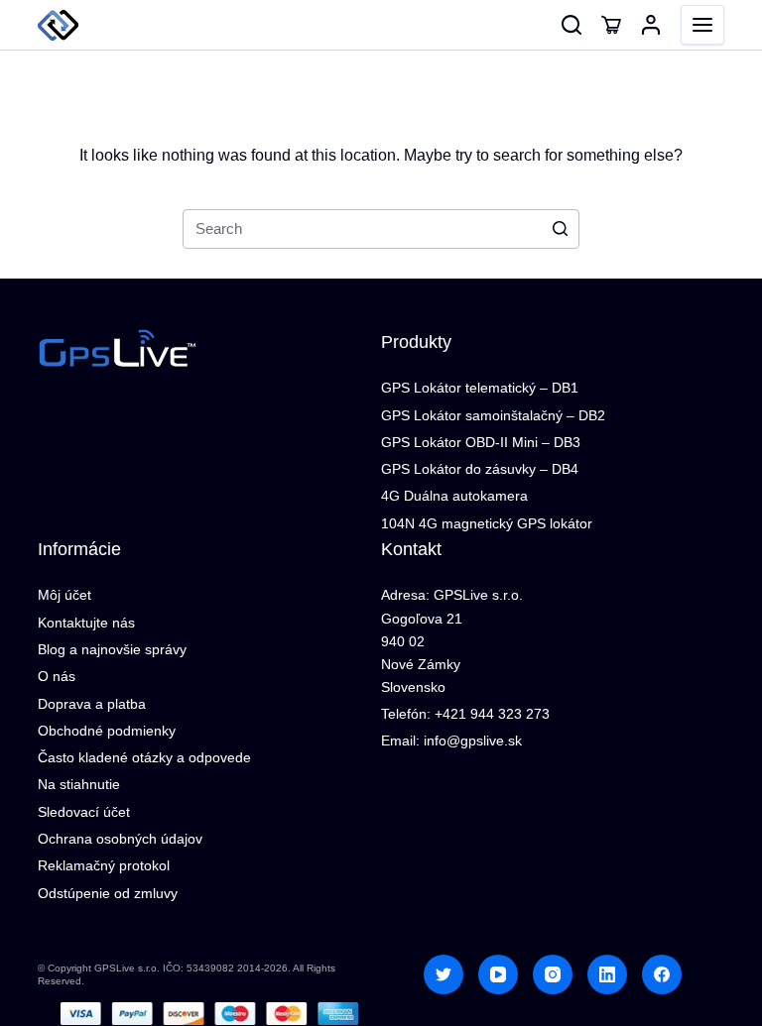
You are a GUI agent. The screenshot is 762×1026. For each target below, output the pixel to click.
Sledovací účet (84, 812)
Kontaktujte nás (86, 622)
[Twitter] (443, 974)
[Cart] (611, 25)
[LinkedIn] (607, 974)
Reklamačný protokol (104, 865)
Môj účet (64, 595)
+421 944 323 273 (492, 714)
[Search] (571, 25)
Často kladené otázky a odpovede (144, 757)
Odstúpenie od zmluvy (108, 893)
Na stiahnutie (79, 784)
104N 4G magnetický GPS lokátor (486, 523)
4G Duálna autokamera (454, 496)
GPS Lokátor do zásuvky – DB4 (479, 469)
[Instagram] (552, 974)
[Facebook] (662, 974)
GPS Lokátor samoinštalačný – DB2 (493, 415)
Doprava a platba (92, 704)
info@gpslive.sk (473, 740)
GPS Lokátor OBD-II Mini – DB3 (480, 442)
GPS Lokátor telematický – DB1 (479, 388)
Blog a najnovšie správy (112, 649)
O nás (56, 676)
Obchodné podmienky (107, 731)
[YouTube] (498, 974)
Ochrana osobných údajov (120, 839)
